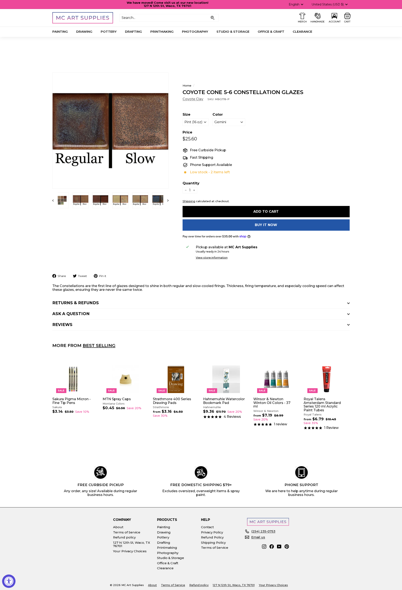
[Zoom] (110, 131)
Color (218, 114)
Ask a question (71, 313)
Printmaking (162, 32)
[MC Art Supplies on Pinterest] (287, 546)
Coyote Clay (193, 99)
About (118, 527)
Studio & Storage (232, 32)
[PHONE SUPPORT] (301, 472)
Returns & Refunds (75, 302)
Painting (60, 32)
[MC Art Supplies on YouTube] (279, 546)
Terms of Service (126, 532)
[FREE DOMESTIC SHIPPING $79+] (201, 472)
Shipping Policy (213, 543)
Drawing (84, 32)
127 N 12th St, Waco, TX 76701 (131, 544)
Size (186, 114)
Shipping (189, 201)
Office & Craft (271, 32)
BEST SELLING (99, 345)
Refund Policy (212, 537)
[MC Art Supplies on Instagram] (264, 546)
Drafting (133, 32)
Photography (195, 32)
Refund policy (124, 537)
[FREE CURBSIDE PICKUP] (100, 472)
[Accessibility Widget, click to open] (8, 581)
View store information (212, 257)
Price (187, 132)
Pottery (109, 32)
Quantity (191, 183)
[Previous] (55, 200)
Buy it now (266, 225)
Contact (207, 527)
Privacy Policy (212, 532)
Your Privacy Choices (130, 551)
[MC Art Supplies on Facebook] (271, 546)
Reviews (62, 324)
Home (187, 85)
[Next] (166, 200)
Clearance (302, 32)
